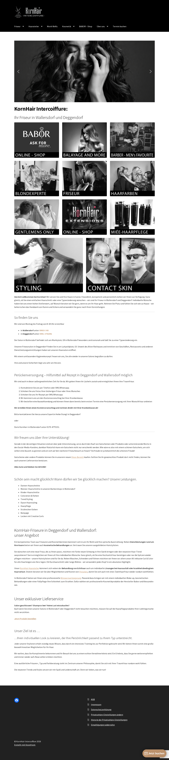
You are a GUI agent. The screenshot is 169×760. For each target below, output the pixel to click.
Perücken (83, 571)
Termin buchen (119, 26)
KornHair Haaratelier (29, 568)
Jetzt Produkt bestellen (25, 618)
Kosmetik (66, 26)
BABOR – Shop (85, 26)
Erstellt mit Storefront (24, 745)
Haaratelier (34, 26)
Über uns (101, 26)
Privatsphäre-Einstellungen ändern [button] (107, 714)
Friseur (17, 26)
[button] (18, 71)
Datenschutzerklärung (101, 709)
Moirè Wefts (52, 26)
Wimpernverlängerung (71, 578)
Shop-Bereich (77, 457)
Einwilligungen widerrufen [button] (103, 724)
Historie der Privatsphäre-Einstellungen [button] (109, 719)
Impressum (96, 704)
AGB (93, 699)
